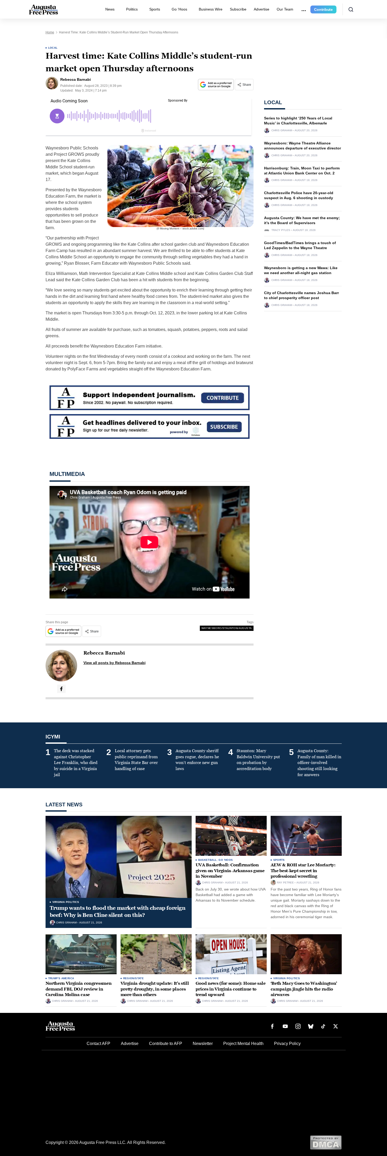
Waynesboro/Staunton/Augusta (226, 628)
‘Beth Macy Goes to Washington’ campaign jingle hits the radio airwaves (304, 989)
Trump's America (61, 978)
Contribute (323, 9)
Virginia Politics (65, 902)
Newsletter (203, 1043)
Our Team (285, 9)
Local (53, 47)
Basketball (207, 859)
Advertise (261, 9)
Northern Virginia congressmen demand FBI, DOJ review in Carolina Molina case (79, 989)
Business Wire (210, 9)
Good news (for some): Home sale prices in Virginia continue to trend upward (231, 989)
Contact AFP (98, 1043)
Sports (154, 9)
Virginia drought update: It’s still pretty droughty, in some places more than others (155, 989)
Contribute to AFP (165, 1043)
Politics (132, 9)
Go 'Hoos (226, 859)
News (110, 9)
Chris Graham (281, 130)
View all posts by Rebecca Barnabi (114, 663)
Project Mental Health (243, 1043)
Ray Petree (285, 882)
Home (50, 32)
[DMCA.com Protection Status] (326, 1142)
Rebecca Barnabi (104, 653)
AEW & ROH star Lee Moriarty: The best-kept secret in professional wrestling (303, 870)
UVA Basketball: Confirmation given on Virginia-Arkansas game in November (230, 870)
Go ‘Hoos (179, 9)
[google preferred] (216, 84)
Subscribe (238, 9)
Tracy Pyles (280, 230)
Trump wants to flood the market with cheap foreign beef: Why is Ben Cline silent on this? (118, 911)
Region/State (133, 978)
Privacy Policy (287, 1043)
